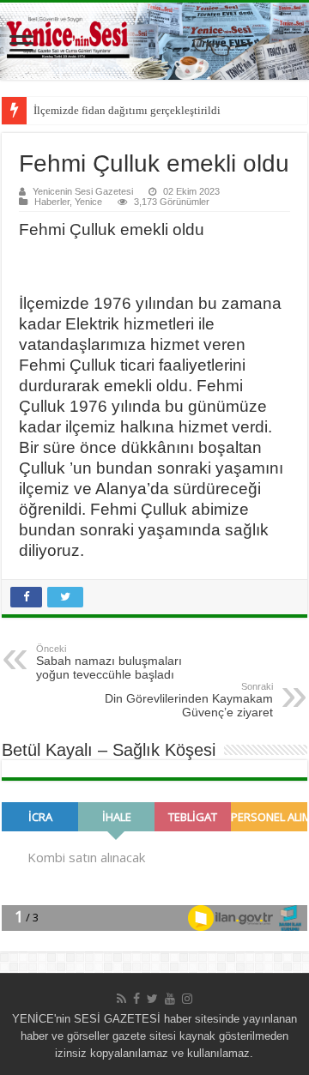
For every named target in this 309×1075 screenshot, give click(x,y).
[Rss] (121, 998)
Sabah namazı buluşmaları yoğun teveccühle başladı (109, 662)
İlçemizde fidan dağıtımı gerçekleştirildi (127, 110)
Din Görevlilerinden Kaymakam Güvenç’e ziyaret (189, 700)
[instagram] (187, 998)
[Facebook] (136, 998)
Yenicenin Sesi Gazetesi (83, 191)
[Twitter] (152, 998)
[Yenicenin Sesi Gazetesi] (154, 41)
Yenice (88, 201)
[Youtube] (170, 998)
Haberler (52, 201)
